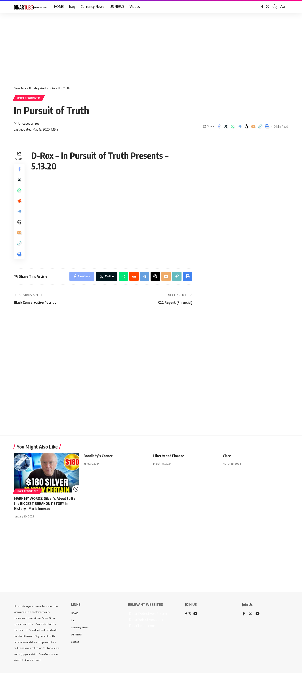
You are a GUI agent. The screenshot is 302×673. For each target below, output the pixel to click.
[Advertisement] (137, 47)
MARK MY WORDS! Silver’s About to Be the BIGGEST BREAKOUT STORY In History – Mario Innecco (44, 503)
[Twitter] (267, 7)
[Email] (253, 126)
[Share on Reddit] (19, 201)
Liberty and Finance (168, 456)
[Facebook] (262, 7)
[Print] (267, 126)
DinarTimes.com (141, 626)
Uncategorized (28, 98)
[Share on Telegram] (239, 126)
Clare (227, 456)
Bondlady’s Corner (98, 456)
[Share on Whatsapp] (232, 126)
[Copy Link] (260, 126)
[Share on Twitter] (226, 126)
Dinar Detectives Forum (147, 613)
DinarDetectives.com (145, 619)
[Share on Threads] (246, 126)
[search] (275, 6)
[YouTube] (257, 614)
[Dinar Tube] (30, 7)
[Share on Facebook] (219, 126)
